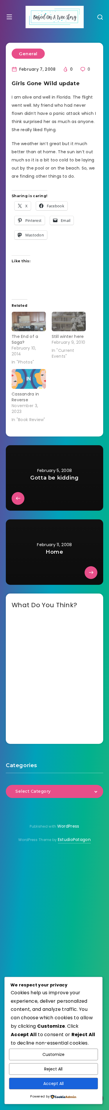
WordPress (68, 826)
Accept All (53, 1083)
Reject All (53, 1069)
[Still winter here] (69, 321)
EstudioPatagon (74, 839)
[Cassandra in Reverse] (29, 379)
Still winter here (68, 336)
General (28, 53)
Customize (53, 1054)
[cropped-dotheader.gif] (55, 17)
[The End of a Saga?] (29, 321)
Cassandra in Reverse (25, 397)
